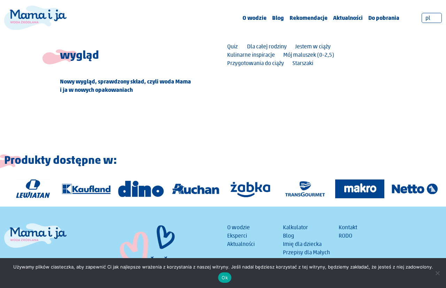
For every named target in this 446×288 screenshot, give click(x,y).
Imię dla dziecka (302, 244)
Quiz (232, 46)
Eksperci (237, 235)
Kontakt (348, 227)
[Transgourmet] (305, 188)
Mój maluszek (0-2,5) (308, 54)
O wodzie (255, 17)
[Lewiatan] (31, 188)
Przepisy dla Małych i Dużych (306, 256)
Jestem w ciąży (313, 46)
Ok (225, 277)
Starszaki (302, 63)
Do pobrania (383, 17)
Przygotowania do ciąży (255, 63)
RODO (345, 235)
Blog (278, 17)
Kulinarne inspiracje (251, 54)
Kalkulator (295, 227)
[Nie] (437, 273)
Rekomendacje (309, 17)
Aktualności (348, 17)
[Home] (35, 17)
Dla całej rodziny (267, 46)
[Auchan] (195, 188)
